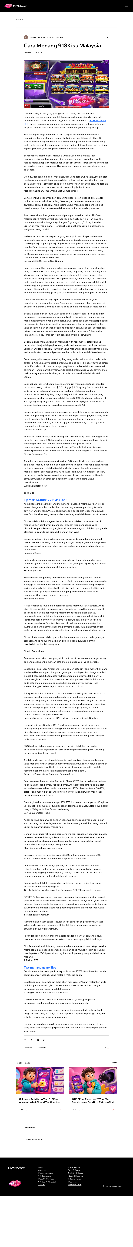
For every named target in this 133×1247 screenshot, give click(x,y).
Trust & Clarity (74, 1170)
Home (41, 1167)
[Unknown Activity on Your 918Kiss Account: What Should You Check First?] (40, 1080)
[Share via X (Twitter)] (31, 1040)
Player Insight (74, 1167)
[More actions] (107, 37)
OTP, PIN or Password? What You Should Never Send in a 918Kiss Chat (93, 1101)
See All (114, 1062)
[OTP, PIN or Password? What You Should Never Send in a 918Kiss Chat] (93, 1080)
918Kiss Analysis (45, 1176)
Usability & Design (75, 1173)
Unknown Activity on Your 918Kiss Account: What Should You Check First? (38, 1101)
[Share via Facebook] (25, 1040)
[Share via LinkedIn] (37, 1040)
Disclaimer (73, 1182)
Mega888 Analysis (46, 1179)
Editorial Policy (74, 1179)
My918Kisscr (20, 5)
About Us (42, 1170)
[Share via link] (44, 1040)
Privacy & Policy (75, 1185)
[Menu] (126, 6)
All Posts (19, 19)
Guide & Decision (75, 1176)
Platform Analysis (46, 1173)
